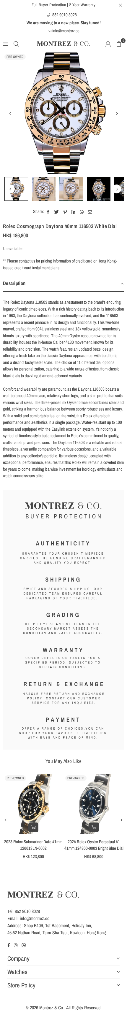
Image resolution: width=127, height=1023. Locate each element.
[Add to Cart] (33, 827)
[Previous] (10, 113)
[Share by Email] (90, 211)
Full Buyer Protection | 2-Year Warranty (64, 4)
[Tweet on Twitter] (56, 211)
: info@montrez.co (33, 918)
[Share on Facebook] (48, 211)
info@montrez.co (65, 31)
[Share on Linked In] (73, 211)
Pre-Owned (15, 57)
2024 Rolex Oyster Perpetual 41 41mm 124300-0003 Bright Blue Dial (93, 845)
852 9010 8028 (64, 15)
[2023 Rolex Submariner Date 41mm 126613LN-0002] (33, 804)
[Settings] (108, 43)
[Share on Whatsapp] (81, 211)
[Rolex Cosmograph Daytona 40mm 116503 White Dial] (16, 189)
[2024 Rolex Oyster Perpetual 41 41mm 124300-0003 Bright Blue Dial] (94, 804)
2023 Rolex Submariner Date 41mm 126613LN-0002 (33, 845)
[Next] (116, 113)
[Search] (16, 43)
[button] (118, 43)
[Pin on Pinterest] (65, 211)
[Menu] (5, 43)
